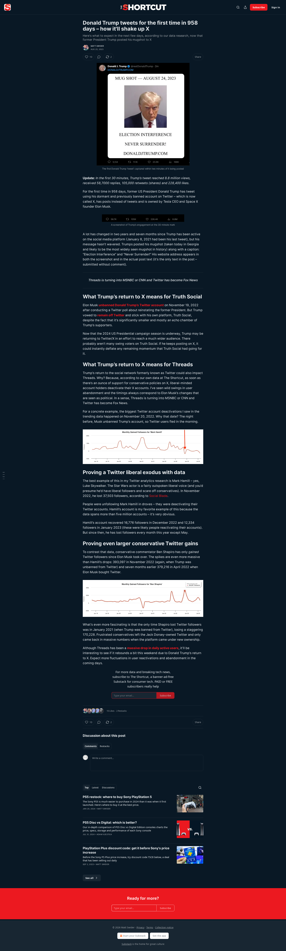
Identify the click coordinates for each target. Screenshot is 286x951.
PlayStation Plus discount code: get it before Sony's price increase (126, 850)
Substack (127, 944)
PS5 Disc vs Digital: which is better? (110, 822)
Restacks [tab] (104, 746)
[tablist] (97, 746)
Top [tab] (87, 787)
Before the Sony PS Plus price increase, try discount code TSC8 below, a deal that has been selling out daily (126, 858)
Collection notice (164, 927)
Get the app (159, 935)
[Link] (78, 296)
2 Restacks (121, 710)
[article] (143, 805)
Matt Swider (97, 46)
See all (89, 878)
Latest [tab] (95, 787)
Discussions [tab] (108, 787)
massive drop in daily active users (153, 648)
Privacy (140, 927)
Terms (149, 927)
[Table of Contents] (3, 475)
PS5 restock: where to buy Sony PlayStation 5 (117, 797)
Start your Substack (134, 935)
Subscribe (259, 7)
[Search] (238, 7)
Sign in (275, 7)
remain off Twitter (110, 315)
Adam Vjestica (104, 834)
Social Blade (158, 496)
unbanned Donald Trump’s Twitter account (131, 305)
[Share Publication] (245, 7)
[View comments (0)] (99, 57)
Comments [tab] (90, 746)
